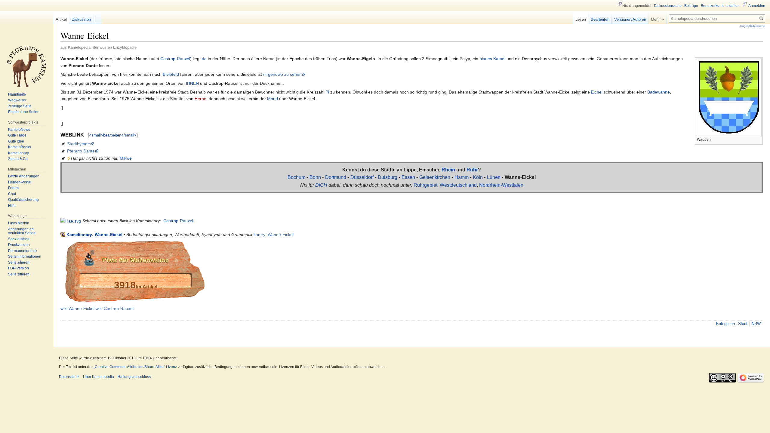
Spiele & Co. (18, 159)
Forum (13, 188)
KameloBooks (19, 147)
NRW (756, 323)
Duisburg (387, 177)
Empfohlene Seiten (23, 112)
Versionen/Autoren (630, 19)
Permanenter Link (22, 251)
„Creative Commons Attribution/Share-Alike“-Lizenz (135, 367)
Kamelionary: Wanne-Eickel (94, 234)
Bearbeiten (600, 19)
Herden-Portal (19, 182)
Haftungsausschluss (134, 377)
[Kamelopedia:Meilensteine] (134, 271)
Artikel (61, 19)
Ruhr (472, 169)
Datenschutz (69, 377)
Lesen (580, 19)
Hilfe (12, 206)
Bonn (315, 177)
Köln (478, 177)
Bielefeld (171, 74)
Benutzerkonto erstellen (720, 6)
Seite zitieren (18, 262)
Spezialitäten (18, 239)
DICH (321, 185)
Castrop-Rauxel (175, 58)
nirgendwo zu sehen (282, 74)
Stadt (742, 323)
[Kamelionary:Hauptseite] (70, 220)
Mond (272, 98)
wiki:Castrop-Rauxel (115, 308)
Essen (408, 177)
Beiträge (691, 6)
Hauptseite (17, 94)
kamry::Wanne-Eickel (274, 234)
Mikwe (126, 158)
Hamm (461, 177)
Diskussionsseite (668, 6)
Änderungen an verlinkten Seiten (21, 231)
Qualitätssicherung (23, 200)
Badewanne (658, 92)
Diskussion (81, 19)
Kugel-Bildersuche (752, 26)
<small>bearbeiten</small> (113, 135)
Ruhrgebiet (425, 185)
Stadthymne (78, 143)
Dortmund (335, 177)
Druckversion (19, 245)
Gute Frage (17, 135)
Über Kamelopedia (98, 377)
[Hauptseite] (26, 66)
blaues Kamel (492, 58)
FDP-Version (18, 268)
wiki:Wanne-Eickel (77, 308)
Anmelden (756, 6)
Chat (12, 194)
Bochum (296, 177)
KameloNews (19, 129)
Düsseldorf (362, 177)
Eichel (596, 92)
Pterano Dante (81, 151)
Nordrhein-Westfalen (501, 185)
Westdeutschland (458, 185)
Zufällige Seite (20, 106)
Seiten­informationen (24, 256)
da (204, 58)
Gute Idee (16, 141)
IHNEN (192, 83)
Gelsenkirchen (434, 177)
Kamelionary (18, 153)
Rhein (448, 169)
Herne (200, 98)
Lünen (493, 177)
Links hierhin (18, 223)
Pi (327, 92)
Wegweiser (17, 100)
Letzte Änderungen (23, 176)
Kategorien (725, 323)
